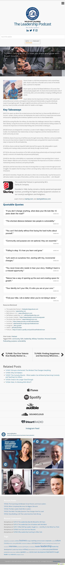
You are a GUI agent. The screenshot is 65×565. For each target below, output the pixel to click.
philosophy (45, 549)
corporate (48, 541)
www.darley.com (21, 311)
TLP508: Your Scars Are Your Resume (24, 529)
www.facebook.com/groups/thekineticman (26, 323)
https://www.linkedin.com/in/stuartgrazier (32, 317)
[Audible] (32, 406)
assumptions (12, 540)
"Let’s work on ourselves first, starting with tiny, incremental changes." (30, 259)
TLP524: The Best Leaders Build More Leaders (17, 509)
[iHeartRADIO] (32, 422)
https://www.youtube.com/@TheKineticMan (26, 321)
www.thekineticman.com (29, 319)
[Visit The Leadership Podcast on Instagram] (36, 31)
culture (58, 540)
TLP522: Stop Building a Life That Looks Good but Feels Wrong (22, 514)
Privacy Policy (56, 561)
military (25, 549)
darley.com (29, 199)
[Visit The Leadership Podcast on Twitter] (31, 31)
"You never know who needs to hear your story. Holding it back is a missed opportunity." (33, 269)
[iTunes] (32, 390)
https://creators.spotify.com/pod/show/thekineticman (29, 329)
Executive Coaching (46, 543)
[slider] (35, 65)
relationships (12, 552)
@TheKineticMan (17, 327)
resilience (18, 552)
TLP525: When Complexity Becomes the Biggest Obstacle (21, 506)
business (23, 540)
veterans (13, 554)
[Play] (4, 65)
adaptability (6, 540)
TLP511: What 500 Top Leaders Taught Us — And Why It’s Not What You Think (36, 527)
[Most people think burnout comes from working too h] (17, 453)
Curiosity (6, 543)
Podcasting (7, 341)
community (16, 339)
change (29, 540)
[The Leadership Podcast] (32, 21)
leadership (27, 339)
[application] (32, 64)
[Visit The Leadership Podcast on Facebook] (33, 31)
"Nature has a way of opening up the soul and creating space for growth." (32, 279)
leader (37, 546)
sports (27, 552)
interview (13, 546)
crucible (53, 540)
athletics (17, 540)
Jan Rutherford (20, 546)
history (55, 543)
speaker (23, 552)
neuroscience (32, 549)
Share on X (56, 213)
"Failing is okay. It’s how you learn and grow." (24, 250)
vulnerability (22, 341)
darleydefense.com (44, 199)
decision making (12, 543)
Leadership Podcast (17, 549)
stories (31, 552)
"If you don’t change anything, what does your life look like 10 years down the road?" (31, 212)
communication (41, 540)
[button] (32, 3)
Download (47, 73)
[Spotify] (32, 397)
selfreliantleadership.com (31, 315)
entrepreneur (37, 543)
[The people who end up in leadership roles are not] (17, 484)
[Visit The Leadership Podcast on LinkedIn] (28, 31)
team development (40, 552)
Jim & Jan (25, 546)
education (18, 543)
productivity (7, 552)
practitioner (53, 549)
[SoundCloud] (32, 414)
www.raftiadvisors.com (25, 313)
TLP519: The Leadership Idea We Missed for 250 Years (29, 522)
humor (58, 543)
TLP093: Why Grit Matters (14, 373)
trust (9, 554)
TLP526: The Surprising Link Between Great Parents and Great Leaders (25, 504)
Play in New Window (18, 73)
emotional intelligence (26, 543)
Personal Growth (50, 339)
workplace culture (20, 554)
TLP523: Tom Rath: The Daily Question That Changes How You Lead (24, 511)
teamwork (50, 552)
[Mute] (32, 65)
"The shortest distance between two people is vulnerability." (30, 220)
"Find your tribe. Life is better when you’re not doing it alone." (31, 297)
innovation (6, 546)
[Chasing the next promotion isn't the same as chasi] (48, 453)
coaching (33, 541)
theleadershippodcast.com (30, 309)
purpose (14, 341)
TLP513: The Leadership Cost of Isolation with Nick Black (30, 524)
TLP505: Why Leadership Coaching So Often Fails (27, 532)
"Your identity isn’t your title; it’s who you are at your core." (30, 288)
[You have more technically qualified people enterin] (48, 484)
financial (52, 543)
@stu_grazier (17, 325)
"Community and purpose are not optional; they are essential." (31, 240)
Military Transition (38, 339)
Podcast (14, 336)
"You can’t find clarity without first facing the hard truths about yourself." (31, 232)
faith (21, 339)
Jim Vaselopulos (31, 546)
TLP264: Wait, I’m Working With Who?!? (18, 382)
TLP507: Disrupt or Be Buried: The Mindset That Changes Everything (28, 370)
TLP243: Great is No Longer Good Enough (19, 380)
